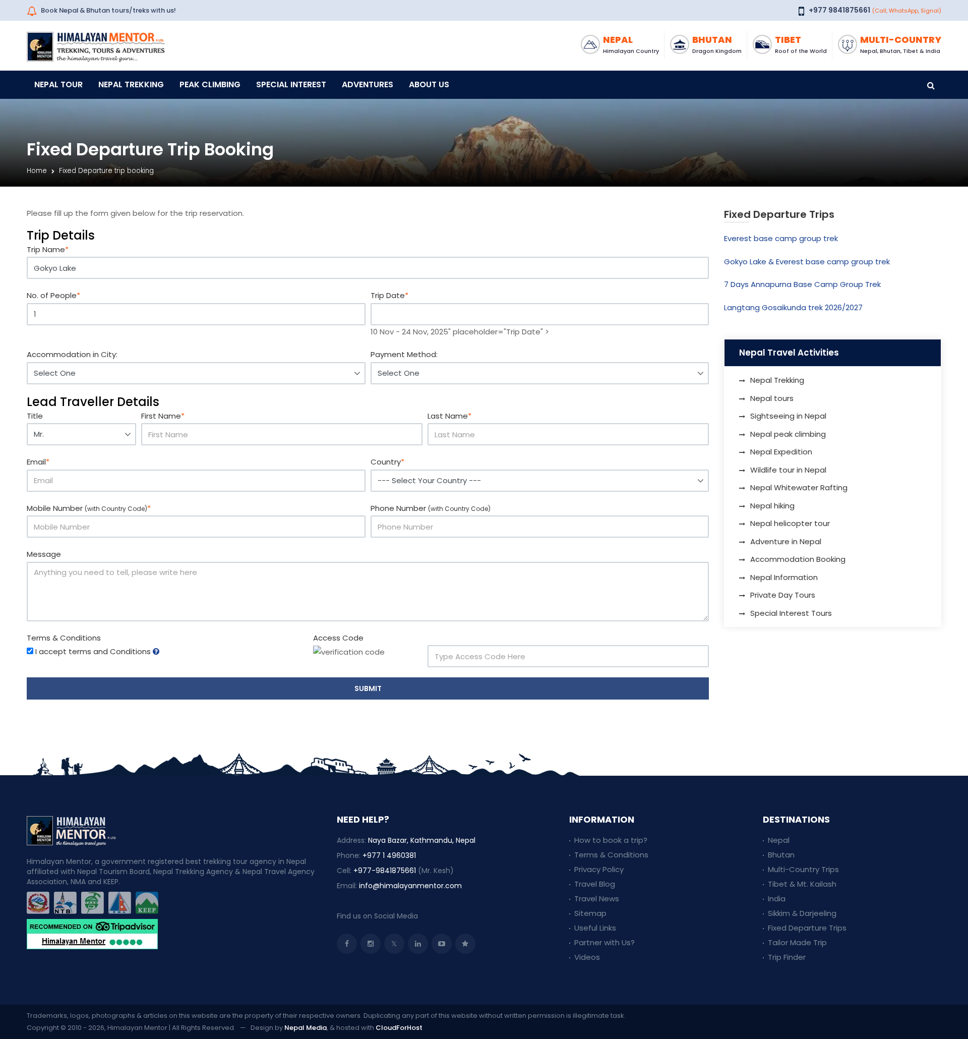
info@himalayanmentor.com (410, 886)
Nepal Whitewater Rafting (799, 487)
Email (38, 461)
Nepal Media (305, 1027)
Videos (587, 957)
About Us (429, 84)
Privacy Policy (599, 869)
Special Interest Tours (791, 613)
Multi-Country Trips (803, 869)
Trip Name (48, 249)
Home (37, 171)
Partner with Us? (604, 942)
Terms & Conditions (64, 637)
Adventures (367, 84)
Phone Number (431, 508)
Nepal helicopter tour (790, 523)
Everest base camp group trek (781, 238)
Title (35, 416)
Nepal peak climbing (788, 434)
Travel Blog (594, 884)
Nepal (779, 840)
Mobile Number (89, 508)
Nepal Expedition (781, 451)
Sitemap (590, 913)
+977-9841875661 (384, 870)
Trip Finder (787, 957)
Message (44, 554)
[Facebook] (347, 944)
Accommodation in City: (72, 354)
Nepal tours (772, 398)
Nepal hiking (772, 505)
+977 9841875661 (839, 10)
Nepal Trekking (131, 84)
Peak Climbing (209, 84)
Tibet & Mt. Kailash (802, 884)
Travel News (596, 898)
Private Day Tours (782, 595)
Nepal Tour (58, 84)
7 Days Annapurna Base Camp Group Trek (802, 284)
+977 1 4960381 (389, 855)
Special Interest (291, 84)
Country (387, 461)
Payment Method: (404, 354)
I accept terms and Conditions (93, 651)
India (776, 898)
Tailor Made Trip (797, 942)
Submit (368, 688)
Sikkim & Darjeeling (802, 913)
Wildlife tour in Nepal (788, 470)
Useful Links (595, 927)
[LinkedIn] (418, 944)
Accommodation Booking (797, 559)
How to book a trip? (610, 840)
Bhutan (781, 854)
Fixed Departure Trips (807, 927)
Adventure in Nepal (785, 541)
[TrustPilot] (465, 944)
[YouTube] (442, 944)
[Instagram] (370, 944)
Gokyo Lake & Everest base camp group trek (807, 261)
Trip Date (389, 295)
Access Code (338, 637)
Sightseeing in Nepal (788, 416)
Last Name (449, 416)
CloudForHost (399, 1027)
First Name (163, 416)
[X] (394, 944)
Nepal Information (784, 577)
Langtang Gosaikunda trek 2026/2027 (793, 307)
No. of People (53, 295)
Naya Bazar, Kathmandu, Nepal (421, 840)
